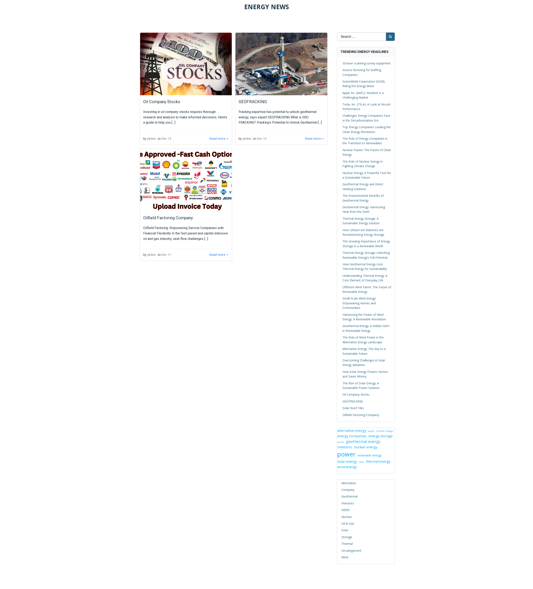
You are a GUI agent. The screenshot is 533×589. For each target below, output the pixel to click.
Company (347, 490)
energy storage (381, 436)
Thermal (347, 544)
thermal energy (378, 461)
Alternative (348, 483)
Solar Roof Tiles (353, 408)
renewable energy (369, 455)
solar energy (347, 461)
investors (344, 447)
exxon (340, 442)
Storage (346, 537)
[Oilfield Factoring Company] (186, 180)
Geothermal (349, 496)
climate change (384, 431)
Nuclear (346, 517)
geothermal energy (363, 441)
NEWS (345, 510)
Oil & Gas (347, 523)
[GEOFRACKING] (281, 63)
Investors (347, 503)
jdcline (151, 138)
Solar (344, 530)
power (346, 454)
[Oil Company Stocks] (186, 63)
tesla (361, 461)
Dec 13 (166, 138)
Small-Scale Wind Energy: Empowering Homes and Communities (359, 303)
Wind (344, 557)
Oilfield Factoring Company (360, 415)
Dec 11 (166, 255)
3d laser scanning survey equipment (366, 63)
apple (371, 431)
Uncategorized (351, 551)
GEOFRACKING (352, 401)
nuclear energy (365, 447)
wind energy (347, 467)
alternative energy (351, 430)
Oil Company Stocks (356, 394)
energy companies (352, 436)
